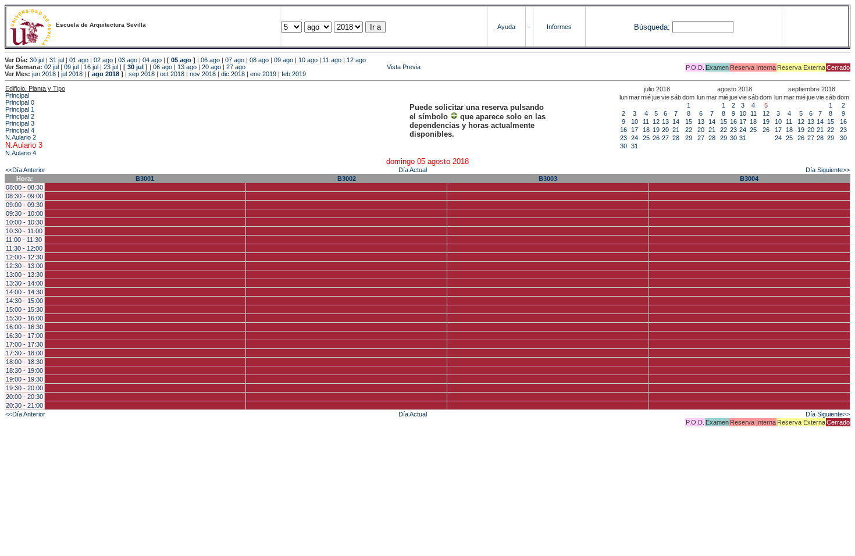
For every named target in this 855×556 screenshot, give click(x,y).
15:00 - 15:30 (24, 309)
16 (623, 129)
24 (634, 137)
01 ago (78, 59)
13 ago (187, 66)
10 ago (308, 59)
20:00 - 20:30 (24, 396)
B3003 (548, 178)
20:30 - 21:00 (24, 405)
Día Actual (412, 169)
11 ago (332, 59)
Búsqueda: (652, 27)
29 (688, 137)
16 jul (91, 66)
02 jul (51, 66)
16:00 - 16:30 (24, 326)
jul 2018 (72, 73)
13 (665, 121)
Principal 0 (19, 102)
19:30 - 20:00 (24, 387)
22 (688, 129)
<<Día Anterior (25, 169)
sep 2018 (142, 73)
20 (665, 129)
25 (646, 137)
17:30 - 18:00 (24, 353)
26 (656, 137)
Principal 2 (19, 116)
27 (665, 137)
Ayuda (506, 26)
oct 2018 (172, 73)
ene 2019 (263, 73)
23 (623, 137)
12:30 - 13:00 (24, 265)
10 (634, 121)
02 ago (103, 59)
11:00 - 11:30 (24, 239)
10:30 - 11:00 (24, 230)
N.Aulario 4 (20, 152)
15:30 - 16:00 (24, 318)
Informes (559, 26)
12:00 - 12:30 (24, 257)
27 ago (235, 66)
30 (623, 145)
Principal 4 (19, 130)
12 (656, 121)
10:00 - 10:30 (24, 222)
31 (634, 145)
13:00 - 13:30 (24, 274)
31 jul (56, 59)
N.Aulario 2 (20, 137)
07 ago (234, 59)
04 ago (152, 59)
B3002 (346, 178)
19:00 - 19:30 (24, 379)
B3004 (749, 178)
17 (634, 129)
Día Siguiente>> (828, 169)
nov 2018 (203, 73)
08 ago (259, 59)
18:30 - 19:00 (24, 370)
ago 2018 (105, 73)
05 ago (181, 59)
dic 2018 (233, 73)
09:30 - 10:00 (24, 213)
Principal (17, 95)
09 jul (71, 66)
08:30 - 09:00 (24, 196)
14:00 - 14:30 (24, 291)
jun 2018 (44, 73)
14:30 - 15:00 (24, 300)
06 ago (210, 59)
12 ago (356, 59)
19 (656, 129)
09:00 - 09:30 (24, 204)
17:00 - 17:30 (24, 344)
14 (675, 121)
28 (675, 137)
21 (675, 129)
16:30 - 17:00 (24, 335)
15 (688, 121)
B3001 (145, 178)
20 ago (211, 66)
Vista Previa (334, 66)
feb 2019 (294, 73)
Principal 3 (19, 123)
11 (646, 121)
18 (646, 129)
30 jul (37, 59)
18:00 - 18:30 (24, 361)
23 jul (111, 66)
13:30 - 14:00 (24, 283)
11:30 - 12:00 (24, 248)
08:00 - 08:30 (24, 187)
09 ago (283, 59)
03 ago (127, 59)
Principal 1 (19, 109)
